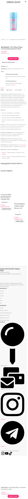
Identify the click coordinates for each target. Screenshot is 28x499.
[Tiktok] (10, 453)
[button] (6, 209)
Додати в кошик (13, 58)
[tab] (2, 90)
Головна (3, 39)
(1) (19, 212)
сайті (14, 85)
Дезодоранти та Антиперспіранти (18, 39)
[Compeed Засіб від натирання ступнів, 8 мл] (7, 182)
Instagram (4, 152)
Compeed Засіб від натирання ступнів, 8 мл (6, 197)
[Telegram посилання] (6, 72)
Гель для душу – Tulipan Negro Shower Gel (20, 206)
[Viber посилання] (8, 72)
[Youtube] (6, 453)
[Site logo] (13, 2)
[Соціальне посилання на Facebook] (5, 72)
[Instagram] (3, 453)
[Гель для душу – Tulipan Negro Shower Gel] (20, 180)
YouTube (4, 156)
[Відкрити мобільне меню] (1, 2)
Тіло (8, 39)
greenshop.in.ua (22, 145)
